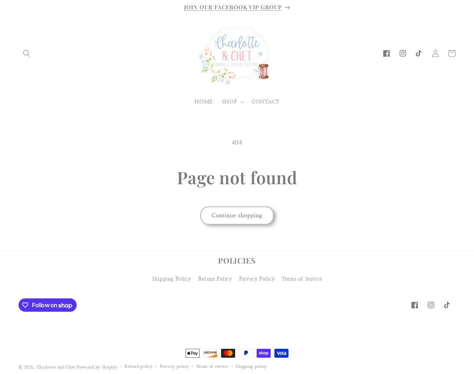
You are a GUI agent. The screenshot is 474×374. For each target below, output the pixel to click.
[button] (27, 53)
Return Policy (215, 279)
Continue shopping (237, 215)
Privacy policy (174, 367)
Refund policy (138, 367)
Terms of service (212, 367)
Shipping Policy (171, 279)
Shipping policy (251, 367)
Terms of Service (302, 279)
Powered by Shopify (97, 367)
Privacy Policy (256, 279)
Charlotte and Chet (56, 367)
